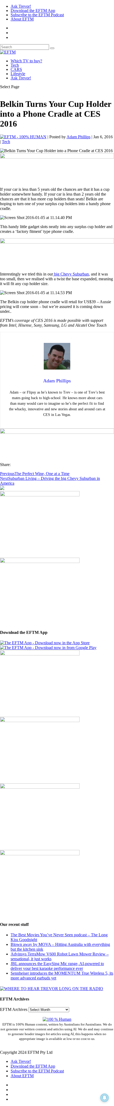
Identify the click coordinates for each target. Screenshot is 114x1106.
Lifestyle (18, 73)
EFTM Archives (13, 1009)
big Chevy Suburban (71, 274)
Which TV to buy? (26, 61)
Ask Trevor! (21, 6)
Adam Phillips (78, 137)
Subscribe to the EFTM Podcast (37, 15)
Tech (15, 65)
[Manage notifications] (104, 1097)
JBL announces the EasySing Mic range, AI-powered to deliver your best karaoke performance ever (57, 966)
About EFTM (22, 19)
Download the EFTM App (33, 10)
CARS (16, 69)
